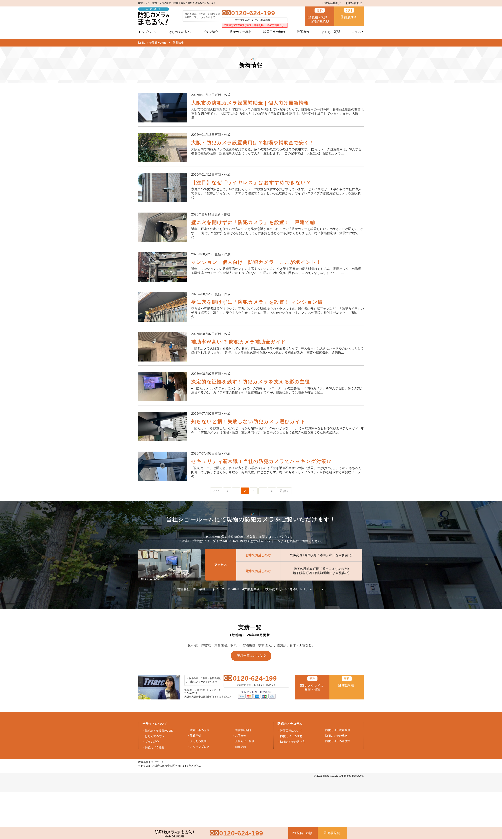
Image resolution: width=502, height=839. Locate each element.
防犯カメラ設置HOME (152, 42)
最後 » (284, 491)
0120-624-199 (253, 13)
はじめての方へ (180, 32)
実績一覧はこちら (249, 655)
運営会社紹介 (333, 3)
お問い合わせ (354, 3)
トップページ (147, 32)
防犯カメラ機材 (241, 32)
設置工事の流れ (274, 32)
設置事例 (303, 32)
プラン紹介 (210, 32)
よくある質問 (330, 32)
